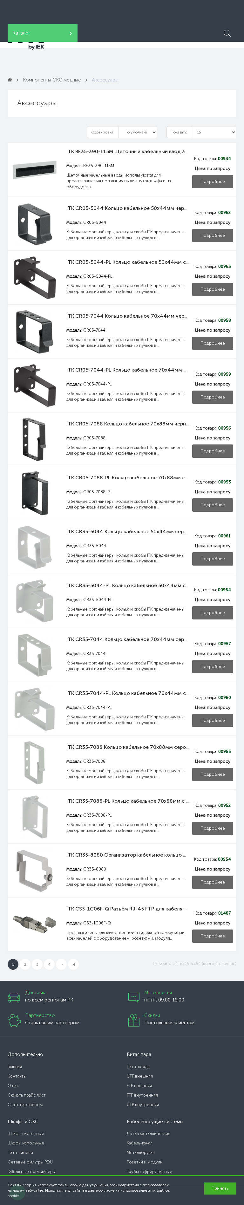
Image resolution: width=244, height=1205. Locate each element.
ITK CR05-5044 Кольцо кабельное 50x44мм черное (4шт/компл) (145, 208)
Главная (15, 1066)
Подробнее (212, 181)
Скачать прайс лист (27, 1095)
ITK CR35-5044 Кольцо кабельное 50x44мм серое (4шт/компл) (144, 531)
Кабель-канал (139, 1143)
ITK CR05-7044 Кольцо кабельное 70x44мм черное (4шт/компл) (145, 316)
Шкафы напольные (26, 1143)
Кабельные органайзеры (32, 1171)
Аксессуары (105, 80)
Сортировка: (102, 132)
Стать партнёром (25, 1104)
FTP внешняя (139, 1085)
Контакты (17, 1076)
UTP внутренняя (143, 1104)
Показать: (179, 132)
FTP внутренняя (142, 1095)
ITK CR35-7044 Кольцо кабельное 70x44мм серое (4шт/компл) (144, 639)
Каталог (21, 33)
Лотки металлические (149, 1133)
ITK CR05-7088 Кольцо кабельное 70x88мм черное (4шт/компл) (145, 424)
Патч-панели (20, 1152)
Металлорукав (141, 1152)
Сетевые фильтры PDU (30, 1162)
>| (73, 964)
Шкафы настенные (26, 1133)
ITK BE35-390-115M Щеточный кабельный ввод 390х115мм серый (146, 151)
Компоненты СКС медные (52, 80)
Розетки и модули (145, 1162)
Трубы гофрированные (149, 1171)
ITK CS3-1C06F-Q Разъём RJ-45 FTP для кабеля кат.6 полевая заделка (152, 909)
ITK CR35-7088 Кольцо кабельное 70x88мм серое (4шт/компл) (143, 747)
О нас (13, 1085)
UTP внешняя (140, 1076)
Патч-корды (138, 1066)
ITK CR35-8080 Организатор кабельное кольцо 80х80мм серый (144, 855)
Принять (220, 1188)
